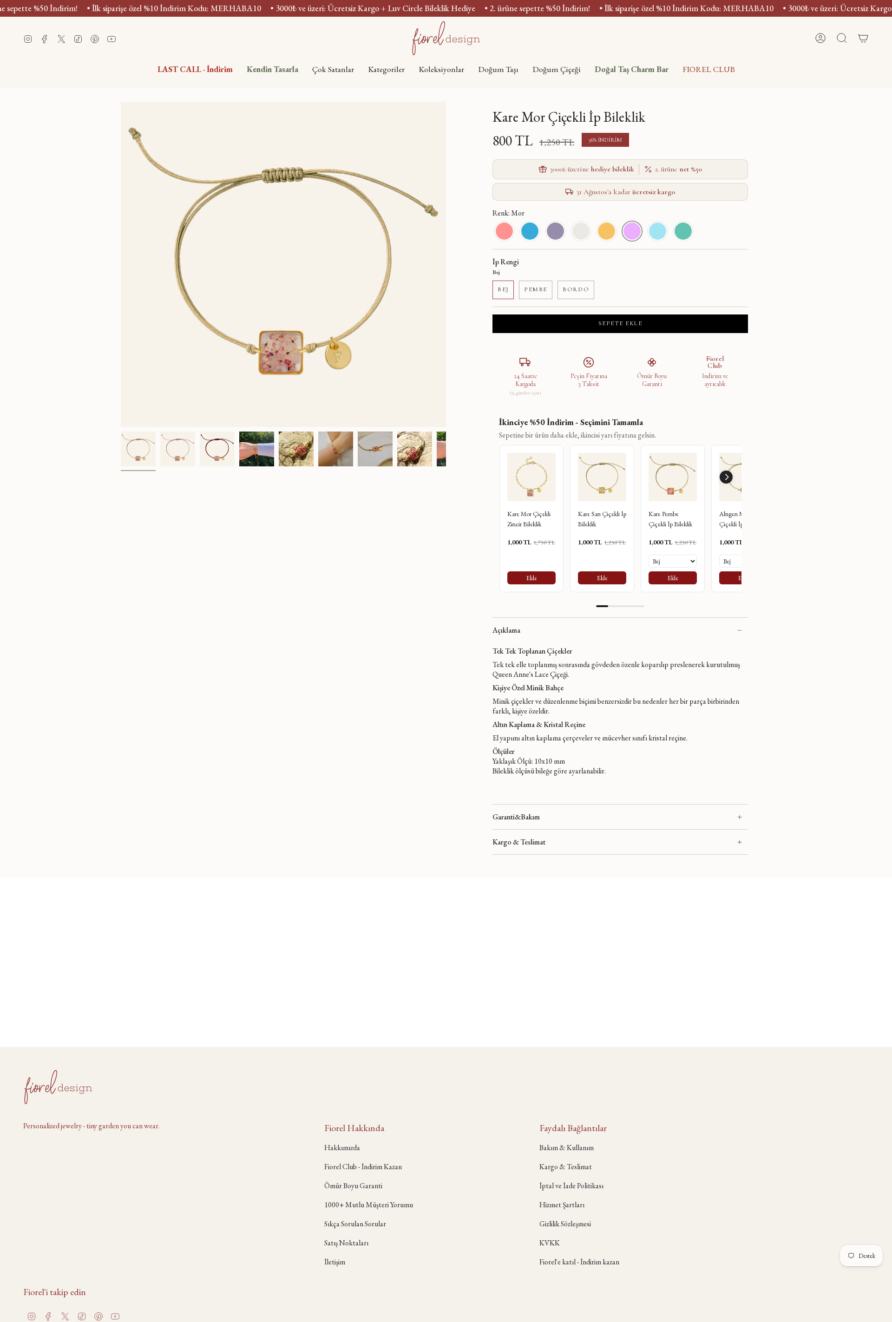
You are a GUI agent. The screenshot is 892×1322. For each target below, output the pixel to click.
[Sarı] (606, 231)
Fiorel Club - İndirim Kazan (363, 1166)
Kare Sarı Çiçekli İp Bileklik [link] (602, 519)
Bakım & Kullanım (566, 1147)
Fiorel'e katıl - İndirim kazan (579, 1262)
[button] (386, 69)
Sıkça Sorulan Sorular (355, 1224)
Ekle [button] (531, 578)
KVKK (549, 1243)
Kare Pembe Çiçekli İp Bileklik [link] (670, 519)
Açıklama (506, 630)
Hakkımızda (342, 1147)
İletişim (334, 1262)
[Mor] (632, 231)
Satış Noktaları (346, 1243)
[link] (531, 477)
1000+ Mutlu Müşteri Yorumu (368, 1205)
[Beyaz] (581, 231)
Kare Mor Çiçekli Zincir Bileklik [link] (529, 519)
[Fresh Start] (683, 231)
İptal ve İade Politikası (571, 1186)
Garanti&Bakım (516, 817)
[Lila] (555, 231)
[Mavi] (530, 231)
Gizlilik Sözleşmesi (565, 1224)
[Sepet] (863, 38)
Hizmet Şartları (561, 1205)
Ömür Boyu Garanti (353, 1186)
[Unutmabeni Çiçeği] (657, 231)
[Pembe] (504, 231)
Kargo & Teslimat (518, 842)
